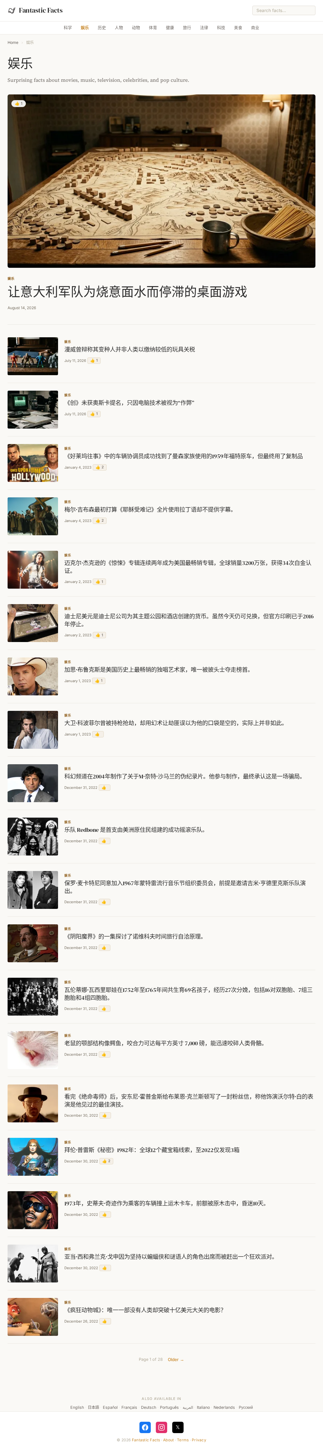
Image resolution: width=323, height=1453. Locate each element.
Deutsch (148, 1407)
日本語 (93, 1407)
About (168, 1440)
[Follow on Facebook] (145, 1427)
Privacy (199, 1440)
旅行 (187, 27)
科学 (68, 27)
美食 (238, 27)
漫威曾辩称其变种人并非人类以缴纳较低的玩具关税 (129, 349)
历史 (102, 27)
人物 (119, 27)
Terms (183, 1440)
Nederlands (224, 1407)
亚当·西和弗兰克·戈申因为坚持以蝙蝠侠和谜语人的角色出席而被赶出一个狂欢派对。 (171, 1257)
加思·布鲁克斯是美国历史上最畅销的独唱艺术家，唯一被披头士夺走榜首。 (158, 670)
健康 (170, 27)
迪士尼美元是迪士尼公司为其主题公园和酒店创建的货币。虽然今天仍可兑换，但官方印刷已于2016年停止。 (189, 620)
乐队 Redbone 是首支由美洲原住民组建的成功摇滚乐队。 (136, 830)
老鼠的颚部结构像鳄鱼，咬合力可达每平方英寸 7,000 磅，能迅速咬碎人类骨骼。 (165, 1043)
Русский (246, 1407)
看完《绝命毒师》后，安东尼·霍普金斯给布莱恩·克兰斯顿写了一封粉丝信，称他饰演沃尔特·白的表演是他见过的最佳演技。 (188, 1100)
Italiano (203, 1407)
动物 (136, 27)
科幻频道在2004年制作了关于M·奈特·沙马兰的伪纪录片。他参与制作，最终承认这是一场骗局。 (184, 776)
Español (110, 1407)
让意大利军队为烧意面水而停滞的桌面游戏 (127, 292)
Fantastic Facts (146, 1440)
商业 (255, 27)
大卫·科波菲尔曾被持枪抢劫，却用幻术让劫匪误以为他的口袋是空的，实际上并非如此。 (175, 723)
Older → (176, 1359)
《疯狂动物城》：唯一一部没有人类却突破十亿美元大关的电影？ (145, 1310)
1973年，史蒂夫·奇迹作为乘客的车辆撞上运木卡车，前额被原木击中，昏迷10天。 (166, 1203)
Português (169, 1407)
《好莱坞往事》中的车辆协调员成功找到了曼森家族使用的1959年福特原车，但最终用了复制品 (183, 456)
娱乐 (85, 27)
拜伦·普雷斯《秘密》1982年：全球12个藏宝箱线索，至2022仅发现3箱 (151, 1150)
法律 (204, 27)
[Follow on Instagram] (161, 1427)
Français (129, 1407)
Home (13, 42)
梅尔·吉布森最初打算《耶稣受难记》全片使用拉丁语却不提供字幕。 (150, 509)
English (77, 1407)
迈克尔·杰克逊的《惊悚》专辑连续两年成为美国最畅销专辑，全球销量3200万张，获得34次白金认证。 (187, 567)
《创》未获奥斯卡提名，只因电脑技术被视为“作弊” (129, 403)
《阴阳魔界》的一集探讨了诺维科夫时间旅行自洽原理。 (135, 936)
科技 (221, 27)
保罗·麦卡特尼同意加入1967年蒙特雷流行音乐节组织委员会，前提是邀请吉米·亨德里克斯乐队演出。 (185, 887)
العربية (188, 1407)
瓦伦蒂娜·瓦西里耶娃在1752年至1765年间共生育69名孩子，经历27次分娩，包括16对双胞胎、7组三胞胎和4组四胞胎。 (188, 994)
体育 (153, 27)
